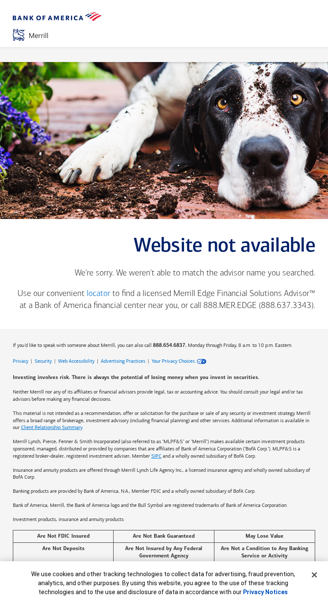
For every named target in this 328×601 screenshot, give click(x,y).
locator (98, 294)
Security (43, 361)
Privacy (20, 361)
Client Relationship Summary (51, 427)
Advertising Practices (123, 361)
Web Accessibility (76, 361)
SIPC (156, 456)
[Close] (314, 574)
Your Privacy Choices (173, 361)
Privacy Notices (265, 592)
